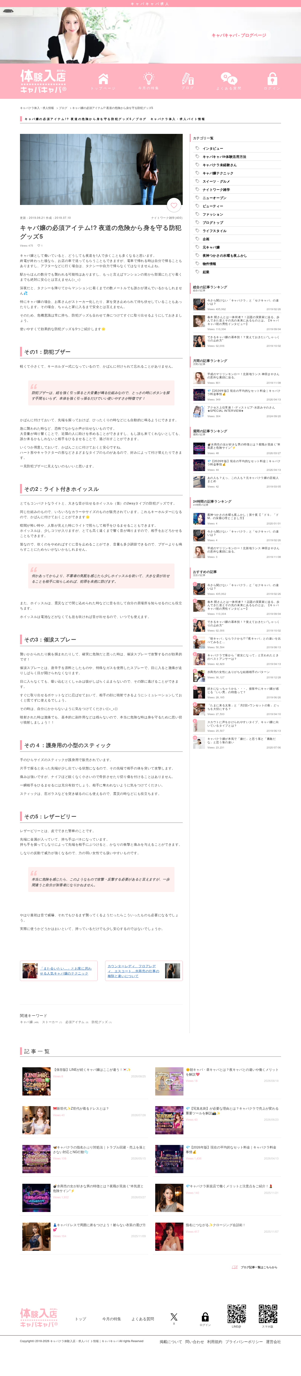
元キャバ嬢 (211, 247)
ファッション (213, 214)
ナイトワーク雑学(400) (167, 218)
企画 (206, 238)
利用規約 (214, 1341)
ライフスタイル (215, 230)
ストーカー (52, 1022)
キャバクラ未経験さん (220, 164)
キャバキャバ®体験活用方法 (225, 156)
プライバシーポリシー (244, 1341)
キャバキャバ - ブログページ (239, 35)
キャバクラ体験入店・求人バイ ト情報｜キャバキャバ (84, 1341)
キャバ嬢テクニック (218, 173)
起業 (206, 271)
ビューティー (213, 206)
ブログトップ (213, 222)
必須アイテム (77, 1022)
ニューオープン (215, 197)
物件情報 (210, 263)
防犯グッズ (102, 1022)
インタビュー (213, 148)
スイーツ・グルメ (216, 181)
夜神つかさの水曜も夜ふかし (225, 255)
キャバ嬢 (29, 1022)
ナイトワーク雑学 (216, 189)
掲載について (171, 1341)
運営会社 (273, 1341)
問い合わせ (194, 1341)
